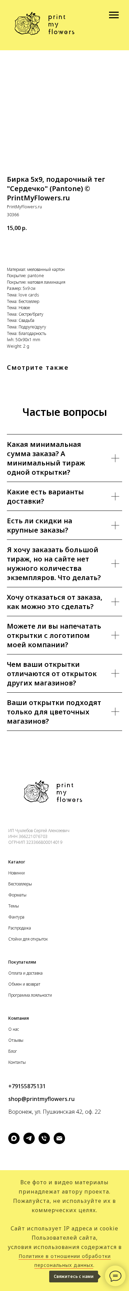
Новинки (16, 873)
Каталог (16, 862)
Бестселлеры (20, 884)
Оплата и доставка (25, 973)
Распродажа (19, 928)
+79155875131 (27, 1086)
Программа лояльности (30, 995)
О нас (13, 1029)
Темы (13, 906)
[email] (59, 1142)
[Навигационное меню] (114, 15)
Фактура (16, 917)
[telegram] (29, 1142)
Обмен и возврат (24, 984)
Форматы (17, 895)
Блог (12, 1051)
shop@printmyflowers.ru (41, 1099)
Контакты (17, 1062)
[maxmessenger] (14, 1142)
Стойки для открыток (28, 939)
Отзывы (15, 1040)
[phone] (44, 1142)
